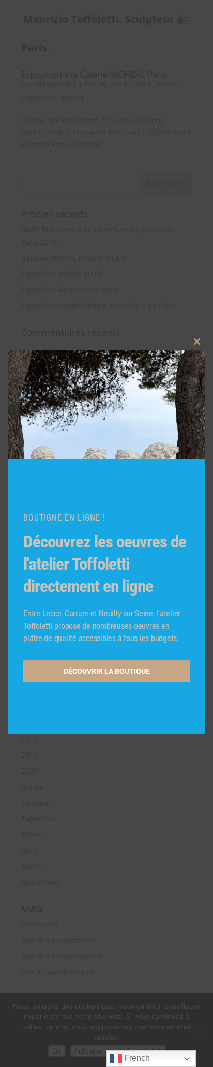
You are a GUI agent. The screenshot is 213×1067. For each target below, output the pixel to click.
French (136, 1058)
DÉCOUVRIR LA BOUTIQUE (107, 671)
